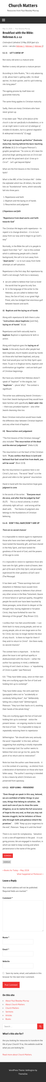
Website (6, 961)
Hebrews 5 (38, 46)
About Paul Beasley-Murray (17, 1000)
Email (6, 949)
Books (8, 1019)
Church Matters (23, 5)
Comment (8, 898)
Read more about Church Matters (17, 1054)
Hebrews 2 (29, 46)
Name (6, 937)
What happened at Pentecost (29, 874)
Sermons (7, 856)
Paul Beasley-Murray (22, 29)
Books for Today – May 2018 (16, 870)
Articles (9, 1015)
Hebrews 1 (20, 46)
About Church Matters (15, 1004)
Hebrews (6, 862)
